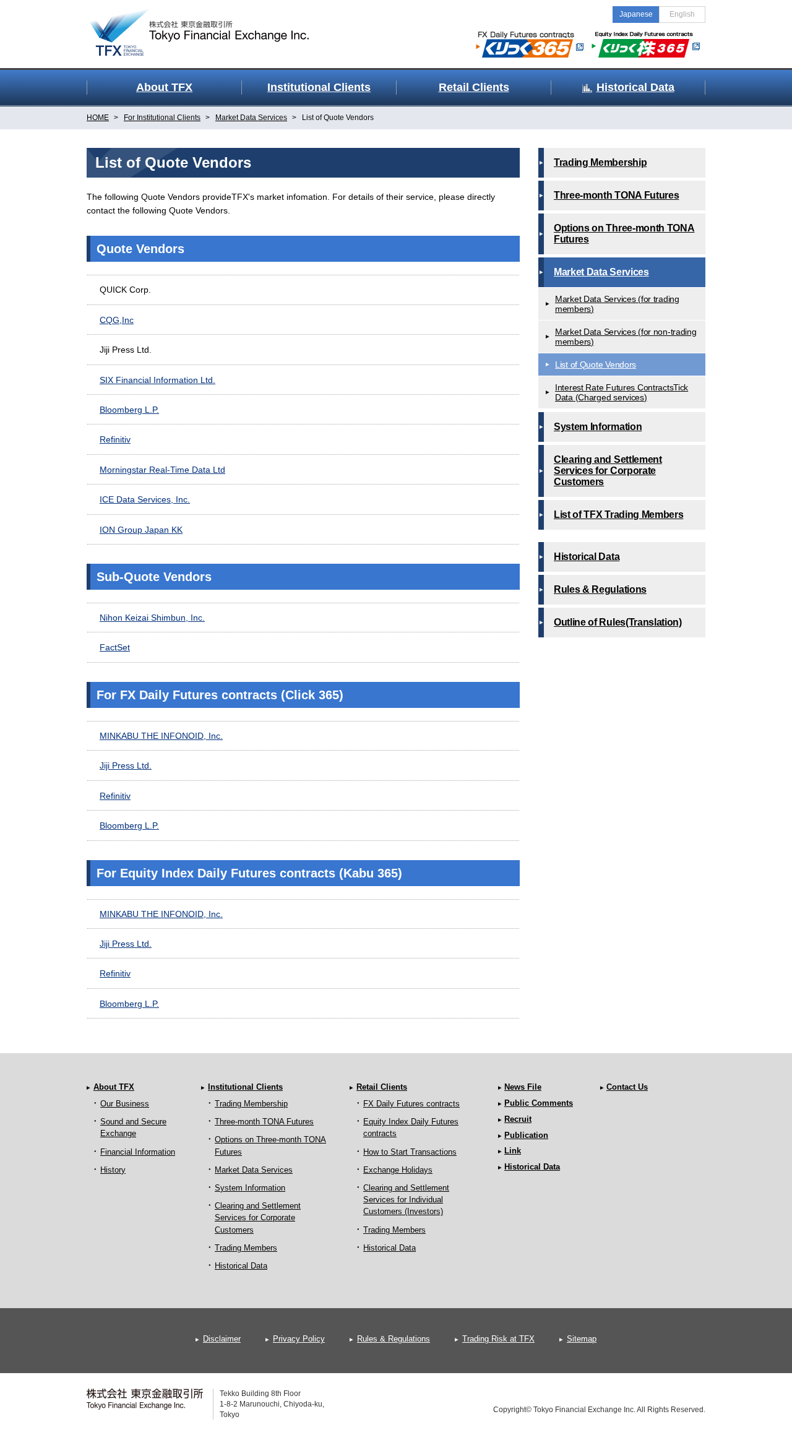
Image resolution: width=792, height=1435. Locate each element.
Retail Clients (381, 1087)
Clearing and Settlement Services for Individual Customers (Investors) (406, 1199)
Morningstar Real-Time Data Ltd (162, 470)
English (682, 14)
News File (522, 1087)
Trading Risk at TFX (498, 1338)
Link (512, 1150)
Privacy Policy (299, 1338)
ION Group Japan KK (141, 530)
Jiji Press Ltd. (126, 765)
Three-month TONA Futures (264, 1121)
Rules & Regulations (393, 1338)
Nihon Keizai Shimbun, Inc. (152, 618)
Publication (526, 1135)
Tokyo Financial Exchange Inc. (210, 25)
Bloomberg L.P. (129, 410)
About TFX (113, 1087)
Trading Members (246, 1247)
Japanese (636, 14)
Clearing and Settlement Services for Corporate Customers (258, 1217)
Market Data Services (254, 1169)
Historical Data (241, 1265)
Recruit (518, 1119)
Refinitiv (115, 439)
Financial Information (137, 1152)
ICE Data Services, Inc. (145, 499)
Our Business (124, 1103)
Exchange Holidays (398, 1169)
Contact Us (627, 1087)
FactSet (115, 647)
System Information (250, 1187)
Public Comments (538, 1103)
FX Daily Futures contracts (411, 1103)
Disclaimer (222, 1338)
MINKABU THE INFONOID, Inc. (161, 736)
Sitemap (581, 1338)
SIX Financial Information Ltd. (157, 380)
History (113, 1169)
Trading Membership (251, 1103)
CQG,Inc (117, 320)
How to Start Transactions (410, 1152)
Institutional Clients (245, 1087)
